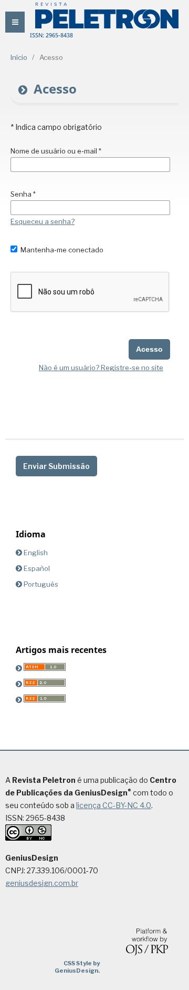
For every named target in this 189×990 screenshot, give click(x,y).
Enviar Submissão (56, 466)
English (36, 552)
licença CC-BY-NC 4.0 (113, 805)
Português (41, 584)
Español (37, 568)
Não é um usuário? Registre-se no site (101, 367)
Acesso (149, 349)
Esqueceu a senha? (42, 221)
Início (18, 57)
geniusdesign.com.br (41, 883)
